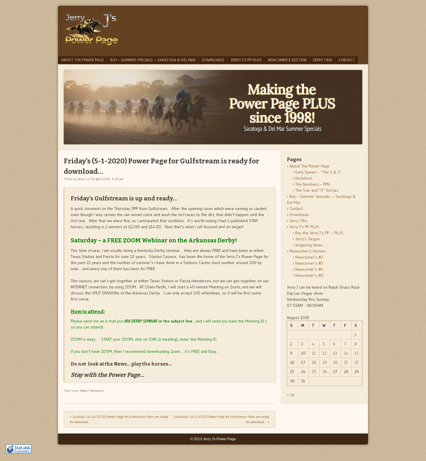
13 (335, 353)
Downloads (213, 60)
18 (314, 362)
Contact (346, 60)
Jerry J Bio (322, 60)
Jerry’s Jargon (307, 238)
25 (314, 371)
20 (335, 362)
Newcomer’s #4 (309, 269)
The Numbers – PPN (312, 184)
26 (325, 371)
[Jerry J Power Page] (91, 47)
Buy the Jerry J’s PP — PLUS (319, 232)
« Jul (290, 394)
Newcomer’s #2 (309, 257)
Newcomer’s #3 (309, 263)
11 (314, 353)
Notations (303, 178)
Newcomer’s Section (287, 60)
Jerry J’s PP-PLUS (246, 60)
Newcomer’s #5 (309, 275)
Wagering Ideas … (311, 245)
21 (346, 362)
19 (325, 362)
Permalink (97, 391)
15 (356, 353)
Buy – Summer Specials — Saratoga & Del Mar (153, 60)
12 (325, 353)
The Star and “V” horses (316, 190)
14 (346, 353)
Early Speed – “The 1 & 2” (318, 172)
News (84, 391)
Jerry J (82, 179)
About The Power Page (82, 60)
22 (356, 362)
